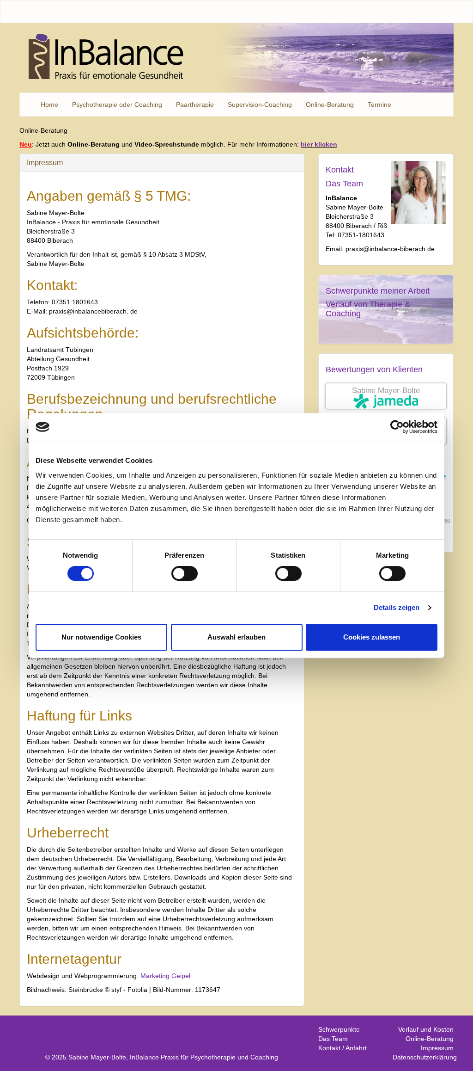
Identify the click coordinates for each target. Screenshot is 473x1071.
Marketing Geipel (165, 975)
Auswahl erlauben (236, 637)
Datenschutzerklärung (425, 1057)
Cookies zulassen (371, 637)
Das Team (344, 183)
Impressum (437, 1048)
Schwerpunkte (339, 1029)
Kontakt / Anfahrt (342, 1048)
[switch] (184, 573)
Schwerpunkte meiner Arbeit (378, 290)
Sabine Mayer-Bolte (386, 390)
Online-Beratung (430, 1038)
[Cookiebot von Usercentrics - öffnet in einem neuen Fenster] (397, 427)
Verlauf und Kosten (426, 1029)
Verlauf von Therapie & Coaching (368, 309)
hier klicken (319, 144)
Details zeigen (396, 607)
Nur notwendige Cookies (101, 637)
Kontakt (340, 169)
